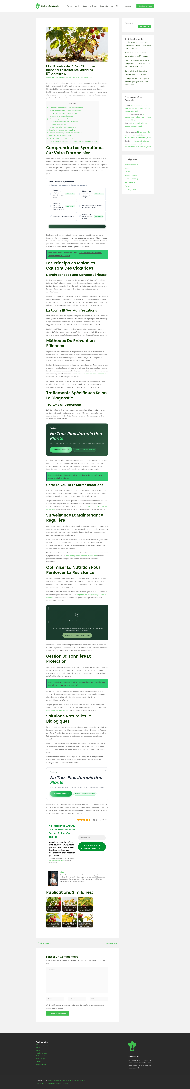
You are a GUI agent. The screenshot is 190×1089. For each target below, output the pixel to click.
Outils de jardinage (90, 6)
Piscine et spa (130, 182)
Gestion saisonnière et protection (59, 135)
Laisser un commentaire (55, 77)
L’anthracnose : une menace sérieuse (63, 113)
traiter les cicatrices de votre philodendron (91, 374)
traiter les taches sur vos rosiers (57, 710)
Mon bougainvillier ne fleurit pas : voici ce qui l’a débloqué (138, 117)
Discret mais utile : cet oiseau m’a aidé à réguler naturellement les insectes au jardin (138, 126)
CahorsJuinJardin (50, 6)
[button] (132, 6)
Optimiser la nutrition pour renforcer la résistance (64, 133)
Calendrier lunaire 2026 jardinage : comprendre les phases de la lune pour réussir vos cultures (137, 63)
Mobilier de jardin (131, 175)
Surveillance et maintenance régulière (61, 130)
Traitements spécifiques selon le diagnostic (62, 122)
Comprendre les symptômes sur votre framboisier (65, 108)
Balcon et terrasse (106, 6)
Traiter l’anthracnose (58, 124)
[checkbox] (63, 194)
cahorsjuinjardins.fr (54, 1080)
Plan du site (72, 1080)
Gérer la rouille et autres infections (63, 127)
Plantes (69, 6)
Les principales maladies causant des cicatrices (64, 110)
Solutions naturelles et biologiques (60, 138)
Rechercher (129, 23)
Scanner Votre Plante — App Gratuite (77, 635)
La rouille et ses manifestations (61, 116)
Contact (64, 1080)
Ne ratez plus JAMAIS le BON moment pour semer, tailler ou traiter (74, 141)
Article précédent (43, 943)
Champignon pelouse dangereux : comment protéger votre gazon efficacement (137, 82)
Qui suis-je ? (64, 1083)
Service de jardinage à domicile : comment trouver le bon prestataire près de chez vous (138, 45)
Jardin (77, 6)
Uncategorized (130, 189)
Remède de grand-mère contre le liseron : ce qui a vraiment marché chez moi (137, 108)
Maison (118, 6)
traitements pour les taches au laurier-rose (81, 556)
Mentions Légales (53, 1083)
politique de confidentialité (57, 860)
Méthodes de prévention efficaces (59, 119)
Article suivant (112, 943)
